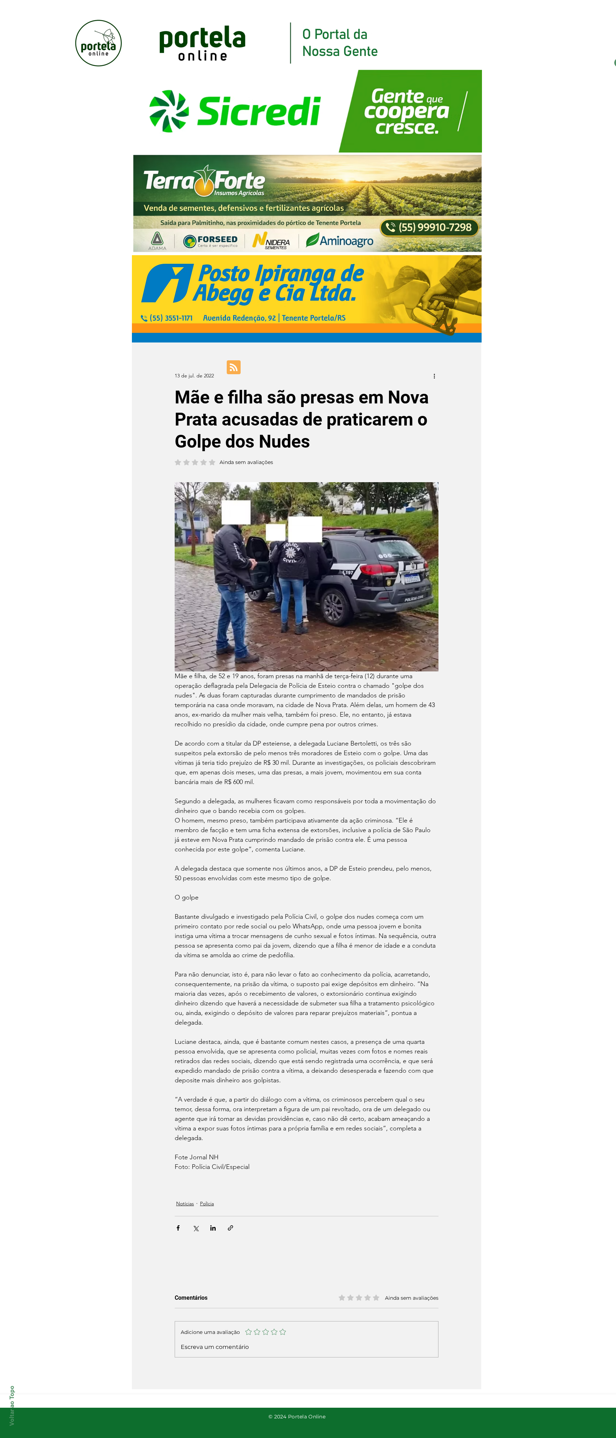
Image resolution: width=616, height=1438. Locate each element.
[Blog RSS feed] (234, 367)
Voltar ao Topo (11, 1406)
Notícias (185, 1203)
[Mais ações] (434, 375)
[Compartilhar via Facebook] (178, 1228)
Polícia (207, 1203)
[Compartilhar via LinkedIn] (213, 1228)
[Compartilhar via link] (230, 1228)
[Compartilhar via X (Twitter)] (195, 1228)
